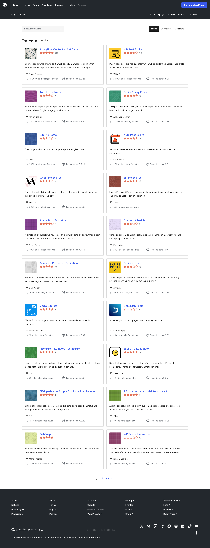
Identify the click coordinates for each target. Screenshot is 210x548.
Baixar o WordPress (194, 5)
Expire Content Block (136, 348)
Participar (129, 500)
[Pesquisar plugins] (61, 29)
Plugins (52, 509)
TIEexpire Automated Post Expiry (59, 348)
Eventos (129, 505)
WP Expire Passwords (137, 434)
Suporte (91, 505)
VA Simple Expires (50, 177)
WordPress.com (172, 500)
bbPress (168, 509)
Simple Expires (133, 177)
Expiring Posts (48, 134)
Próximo (110, 478)
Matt (166, 505)
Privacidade (17, 514)
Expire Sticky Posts (135, 92)
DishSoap (45, 434)
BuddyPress (170, 514)
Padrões (53, 514)
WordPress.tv (95, 514)
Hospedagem (17, 509)
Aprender (91, 500)
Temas (52, 505)
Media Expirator (48, 305)
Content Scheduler (135, 220)
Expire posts (131, 263)
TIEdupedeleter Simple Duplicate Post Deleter (67, 391)
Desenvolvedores (95, 509)
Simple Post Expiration (53, 220)
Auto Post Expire (134, 134)
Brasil (41, 530)
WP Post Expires (134, 49)
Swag (129, 514)
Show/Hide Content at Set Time (58, 49)
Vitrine (52, 500)
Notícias (15, 505)
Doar (128, 509)
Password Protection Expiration (58, 263)
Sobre (14, 500)
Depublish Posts (133, 305)
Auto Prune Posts (50, 92)
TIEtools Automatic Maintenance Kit (145, 391)
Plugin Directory (19, 14)
